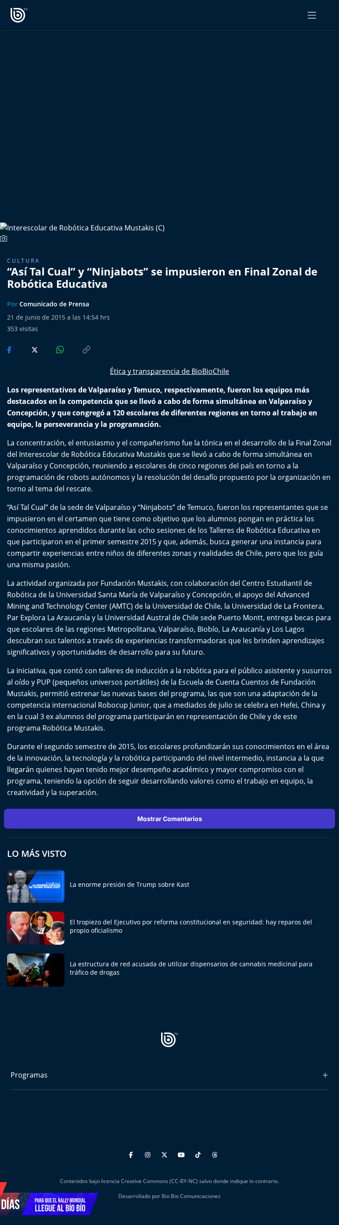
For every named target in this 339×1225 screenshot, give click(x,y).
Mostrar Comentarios (169, 818)
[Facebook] (132, 1153)
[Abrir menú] (312, 15)
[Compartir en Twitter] (26, 349)
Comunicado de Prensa (54, 304)
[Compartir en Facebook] (10, 349)
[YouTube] (182, 1153)
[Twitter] (166, 1153)
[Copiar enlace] (78, 349)
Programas (29, 1075)
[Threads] (214, 1153)
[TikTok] (199, 1153)
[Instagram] (149, 1153)
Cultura (23, 260)
